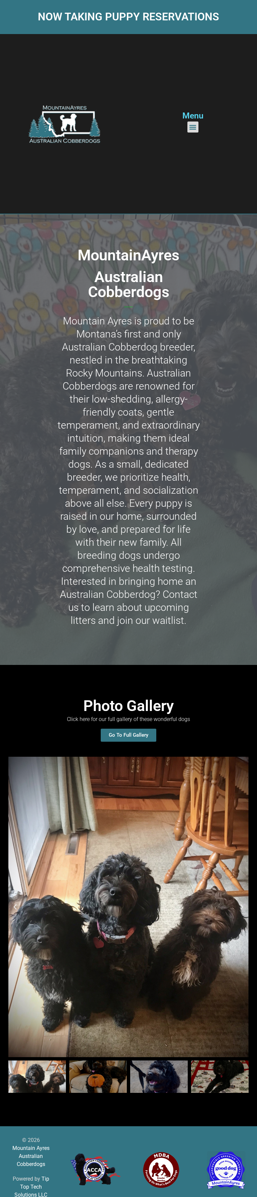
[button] (192, 127)
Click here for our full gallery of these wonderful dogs (128, 719)
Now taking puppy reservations (128, 16)
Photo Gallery (128, 706)
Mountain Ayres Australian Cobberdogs (31, 1156)
